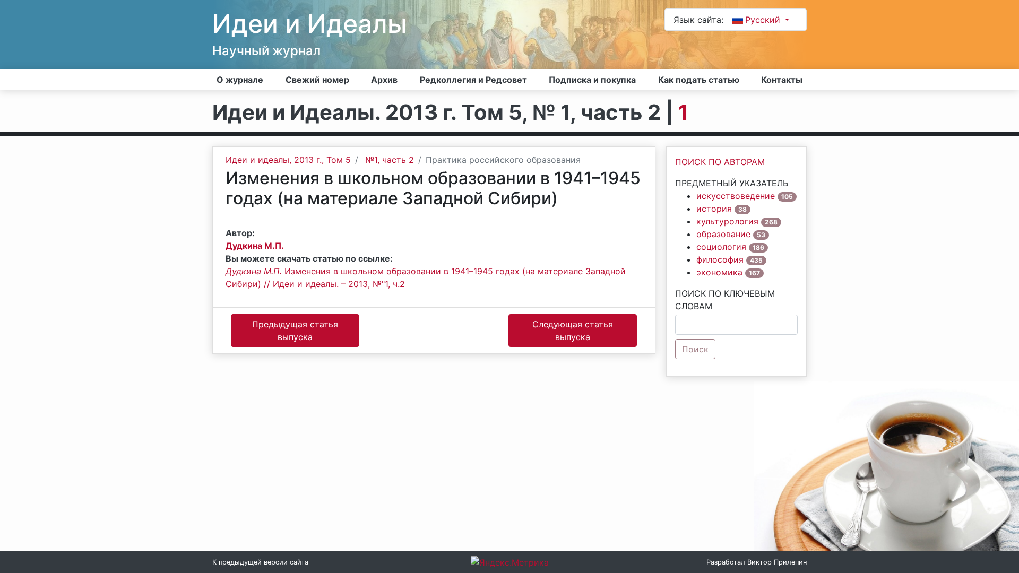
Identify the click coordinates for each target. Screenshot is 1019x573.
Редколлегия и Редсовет (473, 79)
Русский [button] (764, 19)
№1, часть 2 (389, 159)
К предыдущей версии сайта (260, 562)
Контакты (781, 79)
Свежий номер (317, 79)
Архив (384, 79)
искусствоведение (735, 195)
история (714, 208)
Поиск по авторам (720, 162)
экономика (719, 272)
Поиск (695, 349)
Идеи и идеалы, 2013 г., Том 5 (288, 159)
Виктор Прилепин (777, 562)
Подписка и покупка (592, 79)
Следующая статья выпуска (572, 330)
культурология (727, 221)
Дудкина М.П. (255, 245)
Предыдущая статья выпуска (295, 330)
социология (721, 246)
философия (720, 259)
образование (723, 234)
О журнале (240, 79)
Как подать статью (698, 79)
